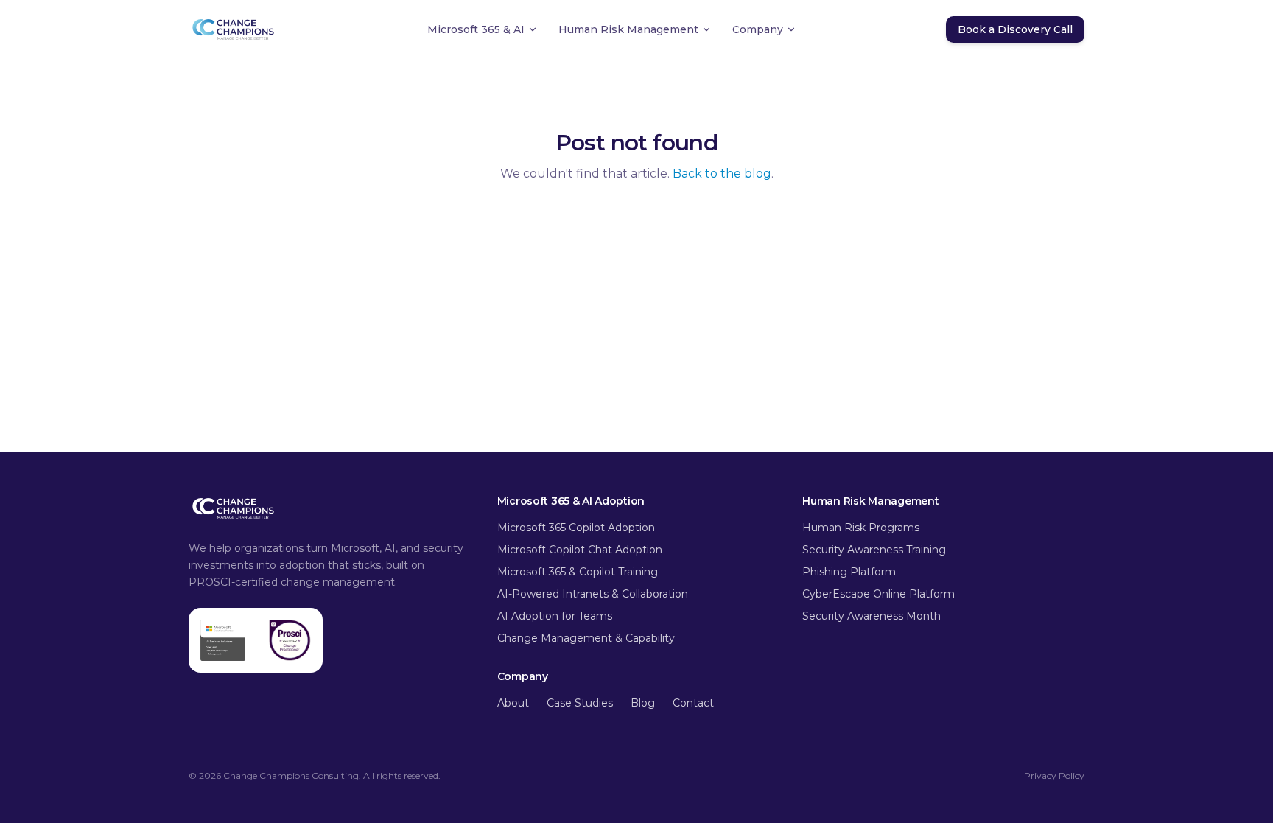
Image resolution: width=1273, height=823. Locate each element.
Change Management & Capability (586, 638)
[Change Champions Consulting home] (233, 29)
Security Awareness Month (871, 616)
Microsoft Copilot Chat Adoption (579, 549)
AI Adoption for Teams (554, 616)
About (513, 703)
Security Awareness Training (875, 549)
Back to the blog (722, 174)
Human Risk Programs (860, 527)
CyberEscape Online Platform (878, 593)
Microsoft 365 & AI (476, 29)
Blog (643, 703)
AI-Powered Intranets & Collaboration (592, 593)
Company (757, 29)
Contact (693, 703)
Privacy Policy (1054, 775)
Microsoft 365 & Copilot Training (577, 571)
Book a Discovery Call (1015, 29)
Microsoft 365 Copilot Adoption (576, 527)
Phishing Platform (849, 571)
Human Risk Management (628, 29)
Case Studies (580, 703)
